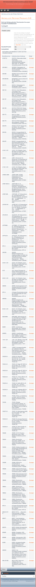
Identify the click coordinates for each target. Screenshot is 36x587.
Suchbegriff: (4, 26)
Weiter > (4, 569)
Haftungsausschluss (30, 581)
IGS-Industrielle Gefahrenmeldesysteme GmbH (18, 2)
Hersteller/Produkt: (6, 46)
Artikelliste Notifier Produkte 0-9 (16, 18)
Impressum (22, 579)
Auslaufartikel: (5, 49)
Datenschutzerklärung (29, 579)
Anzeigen (31, 58)
